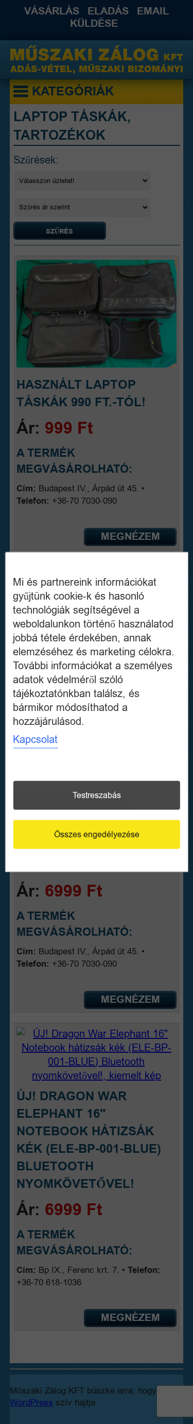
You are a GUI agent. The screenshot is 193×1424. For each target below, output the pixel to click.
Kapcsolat (35, 740)
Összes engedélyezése (96, 834)
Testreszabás (97, 795)
